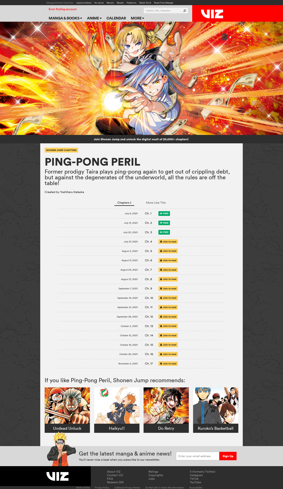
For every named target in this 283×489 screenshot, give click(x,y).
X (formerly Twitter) (202, 471)
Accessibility (195, 487)
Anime (93, 18)
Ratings (153, 471)
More (136, 18)
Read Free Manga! (163, 2)
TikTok (194, 478)
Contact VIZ (115, 475)
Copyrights (155, 475)
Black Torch (145, 2)
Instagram (196, 475)
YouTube (195, 482)
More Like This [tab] (156, 202)
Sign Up (228, 456)
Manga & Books (64, 18)
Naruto (110, 2)
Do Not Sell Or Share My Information (164, 487)
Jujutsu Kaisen (84, 2)
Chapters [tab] (124, 202)
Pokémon (131, 2)
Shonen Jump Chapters (61, 150)
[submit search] (185, 10)
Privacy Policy (102, 487)
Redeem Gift (115, 482)
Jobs (151, 478)
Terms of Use (83, 487)
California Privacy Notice (127, 487)
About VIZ (114, 471)
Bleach (120, 2)
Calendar (116, 18)
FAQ (110, 478)
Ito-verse (99, 2)
